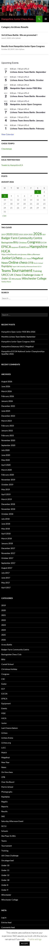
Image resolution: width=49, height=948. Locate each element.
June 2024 (5, 411)
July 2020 (5, 450)
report (15, 266)
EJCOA (44, 242)
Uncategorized (7, 860)
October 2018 (7, 514)
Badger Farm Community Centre (21, 238)
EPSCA (6, 247)
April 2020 (5, 465)
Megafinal (37, 258)
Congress (33, 242)
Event (22, 246)
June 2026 (5, 386)
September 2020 (8, 445)
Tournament (21, 270)
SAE (18, 266)
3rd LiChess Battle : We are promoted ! (19, 35)
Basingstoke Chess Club (11, 654)
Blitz (15, 242)
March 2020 (6, 470)
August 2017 (6, 568)
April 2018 (5, 533)
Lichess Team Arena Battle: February (27, 128)
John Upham (16, 38)
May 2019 (5, 489)
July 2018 (5, 519)
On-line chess (7, 772)
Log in (3, 917)
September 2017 (8, 563)
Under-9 (38, 274)
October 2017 (7, 558)
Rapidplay (6, 266)
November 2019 (8, 479)
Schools (4, 831)
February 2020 (7, 475)
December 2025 (8, 406)
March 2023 (6, 421)
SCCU (39, 266)
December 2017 (8, 548)
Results (4, 811)
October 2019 (7, 484)
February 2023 (7, 425)
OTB (30, 262)
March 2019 (6, 499)
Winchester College (34, 278)
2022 (16, 234)
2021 (3, 615)
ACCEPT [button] (24, 943)
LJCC (24, 258)
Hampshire (38, 246)
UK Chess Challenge (21, 274)
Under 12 (5, 875)
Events (4, 708)
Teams (6, 271)
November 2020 (8, 440)
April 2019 (5, 494)
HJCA (5, 251)
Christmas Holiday (9, 669)
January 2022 (7, 430)
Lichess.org (6, 743)
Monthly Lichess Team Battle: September (18, 336)
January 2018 (7, 543)
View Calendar (7, 134)
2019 (3, 234)
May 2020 (5, 460)
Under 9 (4, 890)
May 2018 (5, 528)
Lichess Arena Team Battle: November (27, 96)
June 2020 (5, 455)
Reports (4, 806)
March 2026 (6, 391)
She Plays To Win (8, 836)
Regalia (4, 801)
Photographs (6, 792)
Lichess (16, 258)
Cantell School (7, 664)
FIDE (27, 247)
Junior (6, 258)
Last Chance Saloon (9, 728)
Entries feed (6, 922)
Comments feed (8, 927)
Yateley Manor (6, 281)
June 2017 (5, 578)
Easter (4, 684)
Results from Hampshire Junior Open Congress (23, 46)
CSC (3, 679)
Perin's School (38, 263)
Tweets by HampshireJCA (12, 165)
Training (37, 270)
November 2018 (8, 509)
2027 (44, 234)
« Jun (4, 215)
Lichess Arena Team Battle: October (27, 80)
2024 (26, 234)
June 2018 (5, 524)
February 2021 (7, 435)
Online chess (17, 262)
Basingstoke (7, 242)
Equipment (15, 247)
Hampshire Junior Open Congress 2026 (18, 341)
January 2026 (7, 401)
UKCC (5, 274)
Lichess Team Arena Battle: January (27, 120)
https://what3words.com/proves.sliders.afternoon (20, 254)
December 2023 (8, 416)
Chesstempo (6, 149)
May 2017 (5, 582)
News (4, 262)
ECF (3, 689)
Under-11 (6, 278)
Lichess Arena (7, 738)
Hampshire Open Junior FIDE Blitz (26, 88)
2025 (30, 234)
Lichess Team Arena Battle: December (27, 112)
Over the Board (7, 782)
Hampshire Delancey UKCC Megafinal (17, 346)
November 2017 (8, 553)
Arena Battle (6, 644)
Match (29, 258)
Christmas (23, 242)
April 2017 (5, 587)
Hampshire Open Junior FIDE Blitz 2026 (18, 332)
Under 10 (5, 865)
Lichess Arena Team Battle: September (28, 72)
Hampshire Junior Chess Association (18, 18)
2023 (21, 234)
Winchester (17, 279)
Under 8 (4, 885)
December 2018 (8, 504)
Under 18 (5, 880)
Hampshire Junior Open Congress (26, 104)
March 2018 (6, 538)
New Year (5, 762)
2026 (37, 234)
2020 (9, 234)
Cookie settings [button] (34, 939)
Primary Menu (45, 19)
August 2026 (6, 381)
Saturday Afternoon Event (28, 266)
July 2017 (5, 573)
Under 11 (5, 870)
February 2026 (7, 396)
